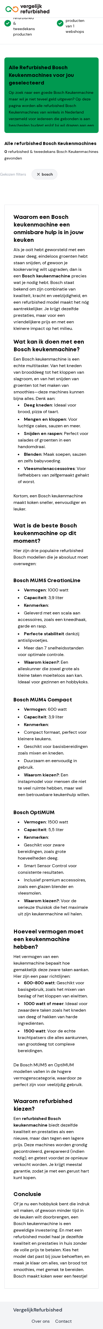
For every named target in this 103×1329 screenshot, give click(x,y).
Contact (63, 1321)
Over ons (41, 1321)
